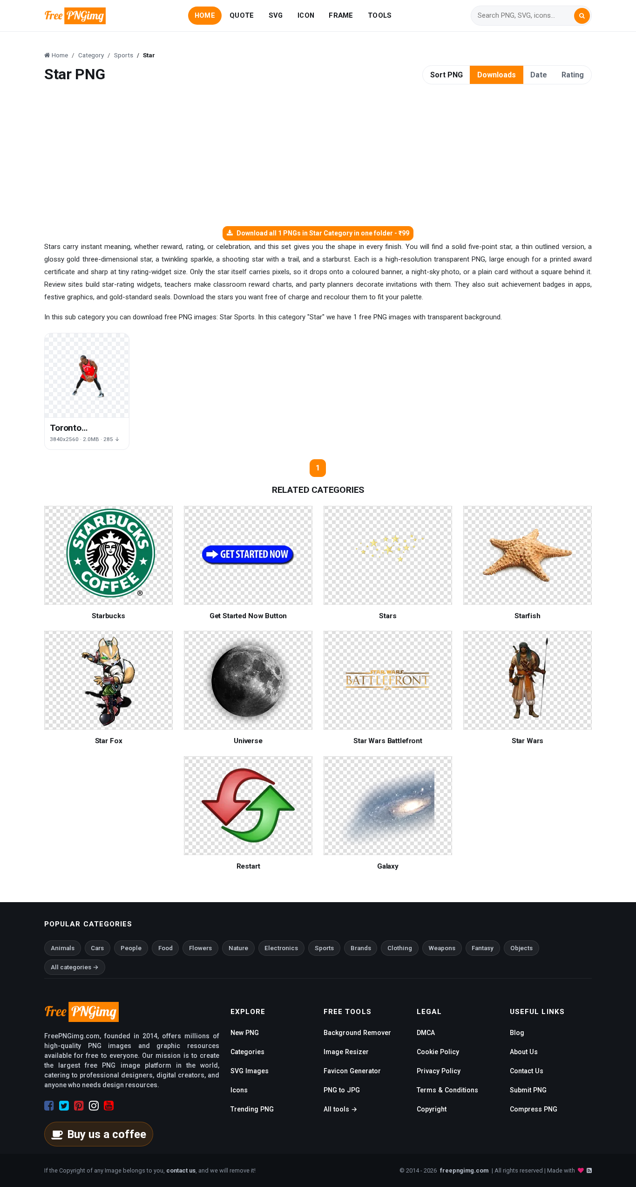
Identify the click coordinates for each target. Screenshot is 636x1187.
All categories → (75, 967)
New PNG (244, 1032)
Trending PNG (252, 1109)
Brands (361, 948)
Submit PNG (528, 1090)
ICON (306, 15)
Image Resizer (346, 1052)
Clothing (399, 948)
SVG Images (249, 1071)
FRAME (341, 15)
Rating (573, 74)
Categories (247, 1052)
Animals (62, 948)
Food (165, 948)
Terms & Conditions (447, 1090)
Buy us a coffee (106, 1134)
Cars (97, 948)
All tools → (340, 1109)
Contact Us (526, 1071)
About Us (524, 1052)
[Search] (582, 16)
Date (538, 74)
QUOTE (242, 15)
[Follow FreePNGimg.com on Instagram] (94, 1105)
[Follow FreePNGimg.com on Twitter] (64, 1105)
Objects (521, 948)
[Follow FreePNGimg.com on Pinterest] (79, 1105)
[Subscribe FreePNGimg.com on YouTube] (109, 1105)
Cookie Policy (438, 1052)
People (131, 948)
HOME (205, 15)
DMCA (426, 1032)
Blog (517, 1032)
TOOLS (380, 15)
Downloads (496, 74)
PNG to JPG (342, 1090)
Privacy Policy (438, 1071)
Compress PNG (533, 1109)
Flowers (200, 948)
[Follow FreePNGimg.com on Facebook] (49, 1105)
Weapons (442, 948)
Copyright (432, 1109)
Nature (238, 948)
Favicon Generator (352, 1071)
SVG (276, 15)
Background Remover (357, 1032)
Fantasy (483, 948)
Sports (324, 948)
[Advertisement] (318, 156)
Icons (239, 1090)
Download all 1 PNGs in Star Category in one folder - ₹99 (323, 233)
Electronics (281, 948)
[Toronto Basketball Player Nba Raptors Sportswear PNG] (87, 375)
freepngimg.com (464, 1170)
